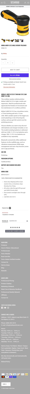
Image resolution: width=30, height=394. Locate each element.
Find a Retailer (5, 253)
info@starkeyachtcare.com (14, 325)
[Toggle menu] (2, 2)
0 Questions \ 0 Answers (8, 214)
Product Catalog (6, 283)
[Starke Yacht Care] (15, 3)
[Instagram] (8, 308)
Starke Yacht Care (9, 388)
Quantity (4, 59)
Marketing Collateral (7, 286)
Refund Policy (5, 361)
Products (4, 245)
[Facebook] (2, 308)
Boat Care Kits (5, 256)
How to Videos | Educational (10, 248)
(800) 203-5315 (11, 323)
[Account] (24, 2)
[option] (15, 23)
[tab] (5, 221)
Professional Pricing (7, 280)
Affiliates (4, 295)
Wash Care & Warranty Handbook (11, 289)
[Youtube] (5, 308)
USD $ (4, 384)
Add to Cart (15, 70)
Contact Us (4, 262)
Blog (2, 268)
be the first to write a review (15, 231)
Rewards (4, 270)
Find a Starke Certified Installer (10, 259)
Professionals (5, 251)
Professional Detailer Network (10, 292)
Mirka (5, 53)
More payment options (15, 79)
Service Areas (5, 265)
